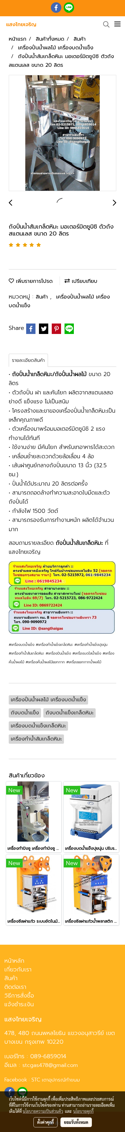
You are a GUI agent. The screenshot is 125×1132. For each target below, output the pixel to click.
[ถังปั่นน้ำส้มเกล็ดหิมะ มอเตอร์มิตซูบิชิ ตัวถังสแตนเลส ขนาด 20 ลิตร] (62, 133)
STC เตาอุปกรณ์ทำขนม (55, 1080)
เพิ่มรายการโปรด (33, 281)
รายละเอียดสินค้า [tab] (28, 360)
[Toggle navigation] (117, 24)
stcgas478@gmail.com (50, 1065)
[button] (104, 24)
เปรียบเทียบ (83, 281)
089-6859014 (48, 1056)
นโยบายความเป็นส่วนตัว (43, 1111)
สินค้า (43, 297)
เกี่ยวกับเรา (17, 969)
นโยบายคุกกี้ (83, 1111)
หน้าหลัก (14, 960)
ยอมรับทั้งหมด (76, 1122)
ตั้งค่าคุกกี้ (45, 1122)
